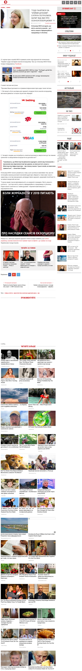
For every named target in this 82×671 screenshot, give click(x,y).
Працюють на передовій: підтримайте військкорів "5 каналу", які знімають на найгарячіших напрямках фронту (64, 66)
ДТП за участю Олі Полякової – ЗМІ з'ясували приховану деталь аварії (73, 249)
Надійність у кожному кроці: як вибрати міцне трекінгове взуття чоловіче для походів (64, 118)
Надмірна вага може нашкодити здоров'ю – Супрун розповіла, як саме (45, 264)
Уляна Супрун (8, 293)
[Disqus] (28, 323)
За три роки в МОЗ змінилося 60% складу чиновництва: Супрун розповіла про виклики (31, 76)
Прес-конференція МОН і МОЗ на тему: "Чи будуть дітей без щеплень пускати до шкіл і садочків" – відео (32, 70)
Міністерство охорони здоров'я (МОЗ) (25, 293)
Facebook (18, 64)
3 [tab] (70, 50)
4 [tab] (73, 50)
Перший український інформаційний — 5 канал (5, 2)
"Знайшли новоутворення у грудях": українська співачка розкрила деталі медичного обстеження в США (73, 197)
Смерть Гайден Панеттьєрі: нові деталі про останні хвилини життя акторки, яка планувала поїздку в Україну (74, 238)
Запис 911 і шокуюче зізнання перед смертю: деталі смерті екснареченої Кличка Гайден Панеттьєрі (74, 174)
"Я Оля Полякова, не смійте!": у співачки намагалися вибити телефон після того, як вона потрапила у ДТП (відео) (74, 185)
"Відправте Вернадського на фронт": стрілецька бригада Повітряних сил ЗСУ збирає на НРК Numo (63, 76)
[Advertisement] (28, 124)
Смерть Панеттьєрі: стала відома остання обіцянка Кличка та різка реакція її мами (74, 227)
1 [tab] (65, 50)
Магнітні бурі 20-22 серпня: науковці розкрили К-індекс (73, 257)
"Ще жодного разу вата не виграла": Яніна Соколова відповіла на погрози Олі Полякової (74, 208)
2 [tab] (67, 50)
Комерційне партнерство (61, 129)
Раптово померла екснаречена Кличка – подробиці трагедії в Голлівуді (74, 268)
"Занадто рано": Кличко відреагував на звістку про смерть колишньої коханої (74, 218)
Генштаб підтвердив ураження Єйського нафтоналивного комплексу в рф (69, 43)
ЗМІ (38, 293)
